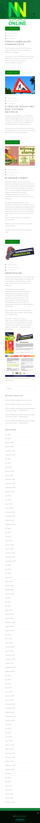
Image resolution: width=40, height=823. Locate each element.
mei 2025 (8, 463)
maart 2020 (9, 643)
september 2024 (10, 487)
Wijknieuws (12, 33)
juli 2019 (8, 675)
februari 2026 (9, 442)
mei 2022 (8, 573)
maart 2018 (9, 741)
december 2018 (10, 704)
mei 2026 (8, 438)
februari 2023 (9, 545)
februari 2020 (9, 647)
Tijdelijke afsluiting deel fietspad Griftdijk (19, 109)
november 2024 (10, 483)
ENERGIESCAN (13, 273)
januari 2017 (9, 798)
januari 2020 (9, 651)
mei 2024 (8, 500)
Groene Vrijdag (12, 279)
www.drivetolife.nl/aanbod (14, 62)
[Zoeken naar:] (20, 387)
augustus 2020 (10, 630)
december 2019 (10, 655)
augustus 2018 (10, 720)
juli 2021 (8, 598)
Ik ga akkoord (20, 819)
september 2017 (10, 765)
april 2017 (8, 786)
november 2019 (10, 659)
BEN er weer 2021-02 (25, 404)
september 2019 (10, 667)
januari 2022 (9, 585)
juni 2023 (8, 532)
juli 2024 (8, 495)
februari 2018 (9, 745)
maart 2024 (9, 504)
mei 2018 (8, 732)
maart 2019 (9, 692)
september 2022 (10, 561)
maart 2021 (9, 610)
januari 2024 (9, 508)
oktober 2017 (9, 761)
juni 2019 (8, 679)
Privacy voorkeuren (20, 816)
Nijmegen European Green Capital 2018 (18, 277)
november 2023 (10, 516)
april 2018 (8, 737)
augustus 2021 (10, 593)
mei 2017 (8, 781)
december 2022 (10, 553)
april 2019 (8, 687)
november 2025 (10, 451)
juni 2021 (8, 602)
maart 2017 (9, 790)
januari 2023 (9, 549)
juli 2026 (8, 434)
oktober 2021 (9, 589)
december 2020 (10, 622)
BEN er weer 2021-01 (25, 400)
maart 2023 (9, 540)
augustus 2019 (10, 671)
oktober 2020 (9, 626)
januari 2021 (9, 618)
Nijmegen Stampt (16, 178)
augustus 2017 (10, 769)
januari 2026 (9, 446)
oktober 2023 (9, 520)
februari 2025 (9, 471)
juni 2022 (8, 569)
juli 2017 (8, 773)
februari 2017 (9, 794)
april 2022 (8, 577)
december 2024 (10, 479)
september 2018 (10, 716)
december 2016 (10, 802)
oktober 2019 (9, 663)
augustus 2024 (10, 491)
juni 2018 (8, 728)
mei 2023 (8, 536)
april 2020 (8, 638)
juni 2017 (8, 777)
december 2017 (10, 753)
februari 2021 (9, 614)
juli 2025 (8, 459)
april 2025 (8, 467)
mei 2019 (8, 683)
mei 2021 (8, 606)
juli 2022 (8, 565)
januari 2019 (9, 700)
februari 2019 (9, 696)
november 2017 (10, 757)
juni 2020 (8, 634)
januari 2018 (9, 749)
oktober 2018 (9, 712)
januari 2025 (9, 475)
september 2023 (10, 524)
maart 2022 (9, 581)
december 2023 (10, 512)
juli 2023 (8, 528)
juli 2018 (8, 724)
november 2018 (10, 708)
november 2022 (10, 557)
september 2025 (10, 455)
